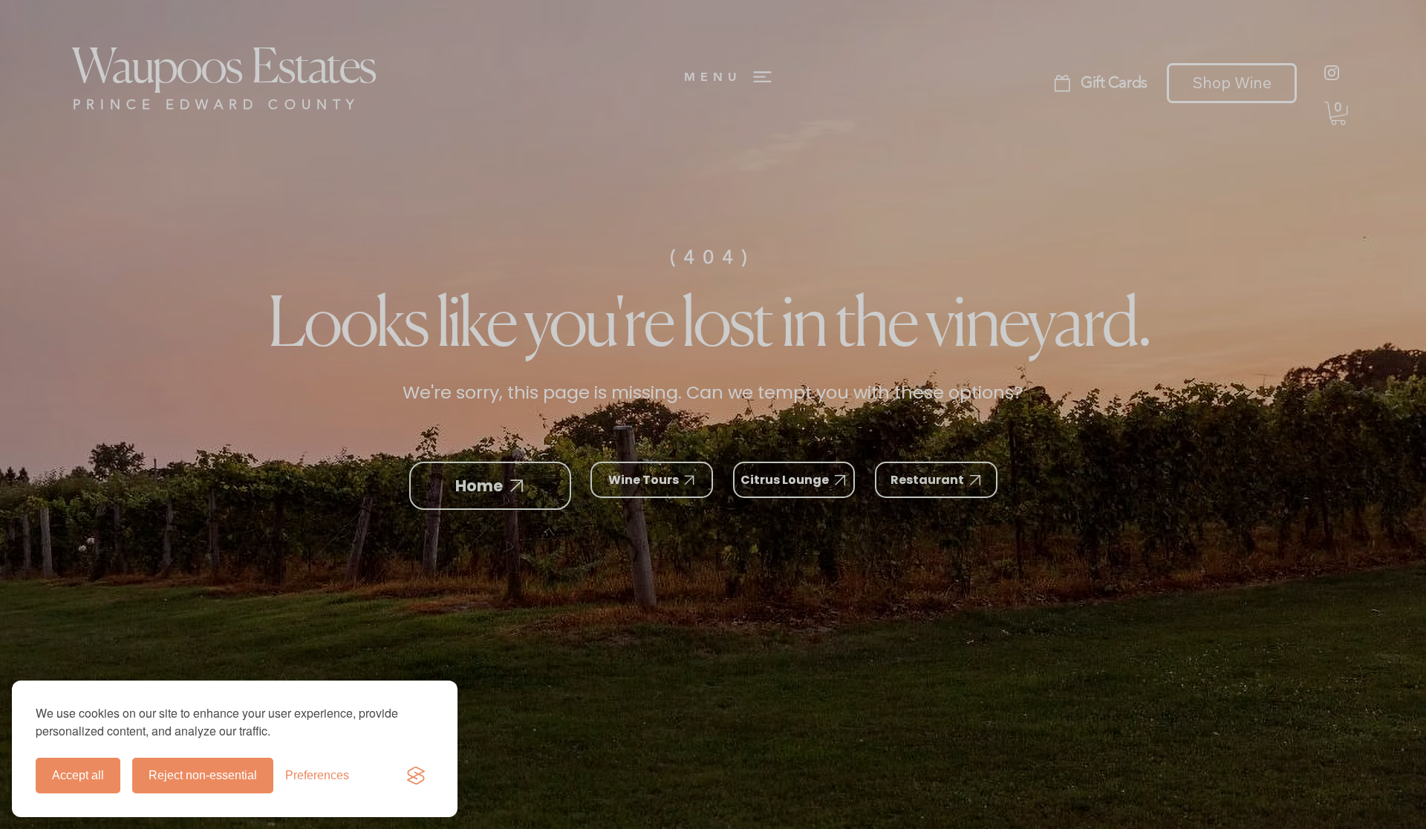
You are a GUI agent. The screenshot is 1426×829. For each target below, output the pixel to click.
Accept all (78, 775)
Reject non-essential (203, 775)
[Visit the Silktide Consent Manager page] (416, 775)
